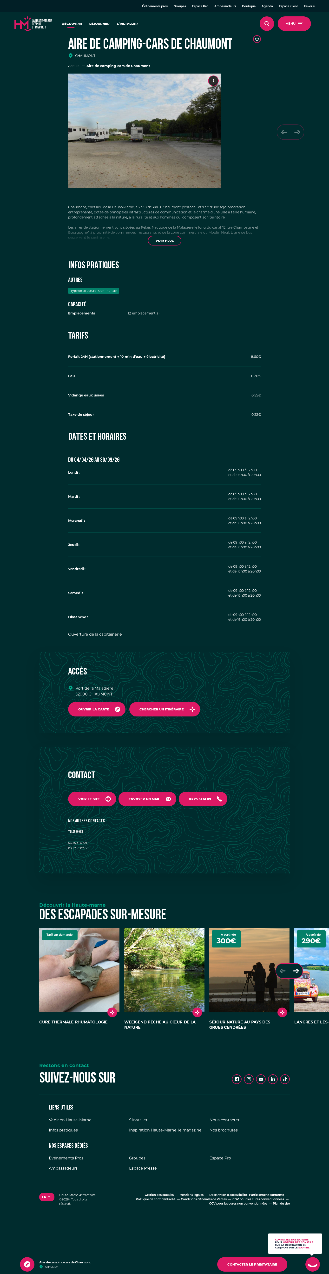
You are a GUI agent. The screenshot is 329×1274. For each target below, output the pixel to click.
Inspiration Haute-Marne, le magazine (165, 1130)
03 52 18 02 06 (78, 848)
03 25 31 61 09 (200, 799)
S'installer (138, 1120)
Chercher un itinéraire (161, 709)
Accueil (74, 66)
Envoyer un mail (144, 799)
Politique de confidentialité (155, 1199)
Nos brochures (224, 1130)
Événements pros (155, 6)
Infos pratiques (63, 1130)
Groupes (180, 6)
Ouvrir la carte (93, 709)
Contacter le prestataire (252, 1264)
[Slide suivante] (297, 132)
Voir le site (89, 799)
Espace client (288, 6)
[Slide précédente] (283, 132)
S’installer (127, 24)
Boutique (249, 6)
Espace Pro (200, 6)
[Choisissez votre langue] (46, 1197)
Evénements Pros (66, 1158)
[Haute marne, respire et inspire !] (33, 23)
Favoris (309, 6)
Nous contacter (224, 1120)
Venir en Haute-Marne (70, 1120)
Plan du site (281, 1204)
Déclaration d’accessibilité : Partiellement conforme (246, 1195)
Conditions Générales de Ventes (204, 1199)
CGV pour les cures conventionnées (258, 1199)
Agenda (267, 6)
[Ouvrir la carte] (27, 1264)
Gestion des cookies (159, 1195)
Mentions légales (191, 1195)
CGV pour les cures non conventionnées (238, 1204)
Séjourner (99, 24)
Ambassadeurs (225, 6)
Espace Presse (143, 1168)
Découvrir (72, 24)
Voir (165, 241)
